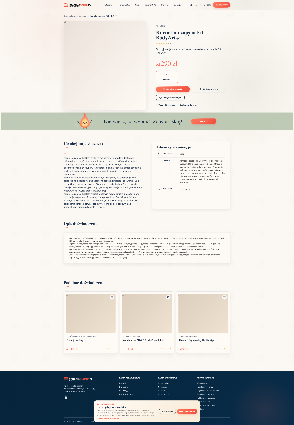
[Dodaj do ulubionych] (112, 297)
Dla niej (122, 383)
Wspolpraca (202, 383)
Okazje (137, 5)
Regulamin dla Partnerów (208, 390)
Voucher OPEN (151, 5)
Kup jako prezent (210, 89)
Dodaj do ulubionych (172, 97)
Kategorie (108, 5)
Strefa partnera (203, 401)
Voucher (167, 79)
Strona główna (70, 16)
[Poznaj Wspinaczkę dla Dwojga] (203, 313)
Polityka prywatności (206, 398)
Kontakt (200, 409)
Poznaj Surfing (74, 340)
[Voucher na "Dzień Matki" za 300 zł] (147, 313)
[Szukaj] (191, 4)
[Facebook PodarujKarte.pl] (66, 397)
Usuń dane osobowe (206, 405)
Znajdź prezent (222, 5)
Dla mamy (123, 387)
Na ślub (161, 390)
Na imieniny (163, 387)
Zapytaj (201, 121)
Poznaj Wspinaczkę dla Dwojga (197, 340)
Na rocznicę (163, 394)
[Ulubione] (196, 4)
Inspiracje (177, 5)
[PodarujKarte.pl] (77, 5)
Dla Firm (164, 5)
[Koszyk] (201, 4)
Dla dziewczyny (126, 394)
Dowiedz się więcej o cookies (108, 418)
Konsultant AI (124, 5)
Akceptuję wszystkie (187, 411)
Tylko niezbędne (167, 411)
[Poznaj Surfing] (91, 313)
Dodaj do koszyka (174, 89)
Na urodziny (163, 383)
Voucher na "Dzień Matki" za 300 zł (143, 340)
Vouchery (83, 16)
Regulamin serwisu (205, 387)
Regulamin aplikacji (205, 394)
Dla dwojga (124, 390)
